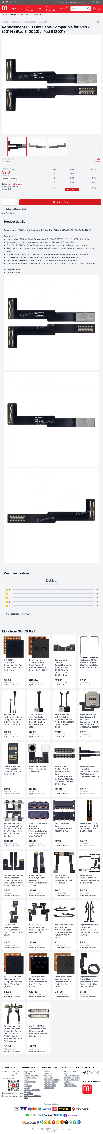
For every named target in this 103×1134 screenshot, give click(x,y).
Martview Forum (50, 1084)
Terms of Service (70, 1086)
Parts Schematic (50, 8)
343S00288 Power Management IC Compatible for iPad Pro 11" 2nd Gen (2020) (63, 982)
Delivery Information (71, 1076)
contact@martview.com (14, 1093)
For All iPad (43, 22)
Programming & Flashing (29, 1073)
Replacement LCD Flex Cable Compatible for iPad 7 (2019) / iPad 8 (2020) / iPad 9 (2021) (89, 771)
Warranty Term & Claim (72, 1078)
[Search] (88, 8)
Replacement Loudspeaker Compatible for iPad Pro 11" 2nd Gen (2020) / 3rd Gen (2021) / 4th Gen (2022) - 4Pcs (63, 667)
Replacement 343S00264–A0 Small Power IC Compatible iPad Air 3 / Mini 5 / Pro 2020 (38, 665)
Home (6, 22)
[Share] (97, 21)
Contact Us (48, 1074)
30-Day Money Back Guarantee (71, 1081)
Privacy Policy (69, 1084)
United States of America (70, 2)
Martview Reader (50, 1086)
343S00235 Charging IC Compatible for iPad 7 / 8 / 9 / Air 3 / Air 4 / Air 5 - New (13, 665)
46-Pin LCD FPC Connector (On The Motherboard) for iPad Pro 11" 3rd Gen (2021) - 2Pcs (38, 1031)
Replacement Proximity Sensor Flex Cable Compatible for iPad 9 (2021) (38, 880)
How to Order (49, 1088)
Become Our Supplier (52, 1080)
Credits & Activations (31, 1076)
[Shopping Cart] (94, 8)
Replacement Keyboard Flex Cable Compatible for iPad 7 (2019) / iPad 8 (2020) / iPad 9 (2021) (13, 719)
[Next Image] (96, 85)
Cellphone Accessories (28, 1093)
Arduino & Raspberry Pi (32, 1090)
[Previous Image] (6, 85)
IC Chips (27, 1088)
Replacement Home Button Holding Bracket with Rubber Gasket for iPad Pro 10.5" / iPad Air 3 (89, 982)
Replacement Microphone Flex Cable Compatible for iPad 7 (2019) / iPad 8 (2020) (13, 930)
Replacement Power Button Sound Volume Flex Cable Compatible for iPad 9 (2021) (89, 930)
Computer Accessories (32, 1096)
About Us (47, 1072)
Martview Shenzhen (14, 184)
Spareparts (16, 22)
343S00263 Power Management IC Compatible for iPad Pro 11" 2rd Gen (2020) (38, 982)
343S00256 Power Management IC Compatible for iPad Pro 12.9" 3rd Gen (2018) (13, 982)
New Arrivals (29, 8)
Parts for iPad (29, 22)
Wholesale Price (72, 189)
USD (95, 2)
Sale (39, 8)
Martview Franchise (51, 1082)
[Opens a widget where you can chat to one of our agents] (93, 1129)
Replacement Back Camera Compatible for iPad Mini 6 (38, 768)
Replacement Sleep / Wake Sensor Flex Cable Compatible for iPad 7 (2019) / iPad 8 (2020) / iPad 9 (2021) (13, 880)
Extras (26, 1098)
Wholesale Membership (48, 1077)
